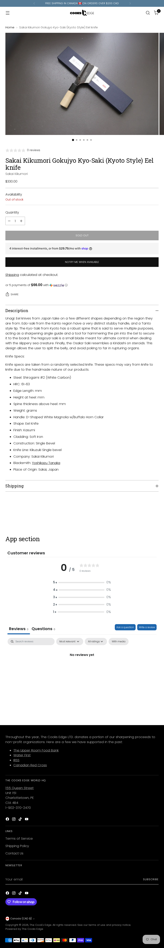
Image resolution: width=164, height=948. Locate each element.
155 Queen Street (19, 788)
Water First (22, 755)
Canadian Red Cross (30, 765)
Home (9, 27)
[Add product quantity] (21, 221)
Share (15, 294)
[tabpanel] (82, 668)
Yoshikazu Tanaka (46, 463)
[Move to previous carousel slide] (146, 513)
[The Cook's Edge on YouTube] (27, 820)
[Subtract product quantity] (9, 221)
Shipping (12, 274)
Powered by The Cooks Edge (24, 929)
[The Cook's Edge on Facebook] (7, 820)
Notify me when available (82, 262)
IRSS (16, 760)
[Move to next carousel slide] (155, 513)
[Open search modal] (148, 13)
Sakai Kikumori (16, 174)
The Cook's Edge (40, 925)
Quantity (12, 212)
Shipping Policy (17, 846)
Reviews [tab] (18, 629)
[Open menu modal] (7, 13)
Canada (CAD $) (21, 918)
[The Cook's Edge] (82, 13)
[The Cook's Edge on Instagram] (14, 820)
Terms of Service (19, 838)
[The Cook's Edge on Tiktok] (20, 820)
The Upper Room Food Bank (36, 750)
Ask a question (125, 627)
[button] (82, 285)
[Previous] (34, 3)
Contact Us (14, 853)
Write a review (147, 627)
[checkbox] (119, 641)
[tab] (43, 629)
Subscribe (151, 879)
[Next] (130, 3)
